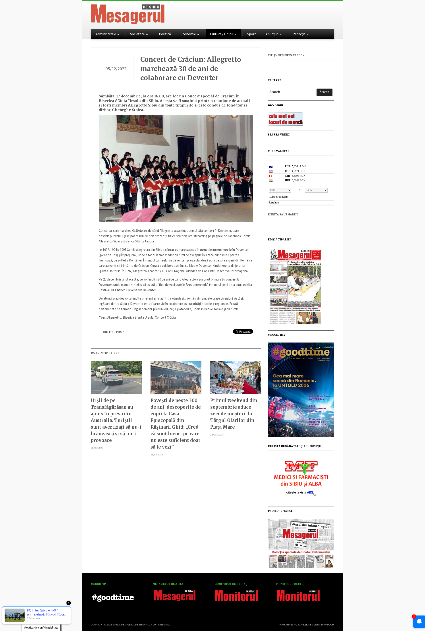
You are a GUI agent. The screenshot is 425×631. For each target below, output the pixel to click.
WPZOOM (329, 624)
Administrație (105, 34)
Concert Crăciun (166, 317)
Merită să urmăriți (283, 214)
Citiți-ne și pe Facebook (286, 55)
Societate (137, 34)
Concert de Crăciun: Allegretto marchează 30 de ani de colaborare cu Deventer (190, 68)
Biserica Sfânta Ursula (138, 317)
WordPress (300, 624)
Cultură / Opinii (221, 34)
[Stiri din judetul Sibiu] (127, 13)
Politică (165, 34)
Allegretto (114, 317)
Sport (251, 34)
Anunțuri (272, 34)
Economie (188, 34)
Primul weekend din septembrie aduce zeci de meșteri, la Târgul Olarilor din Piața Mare (233, 414)
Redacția (299, 34)
